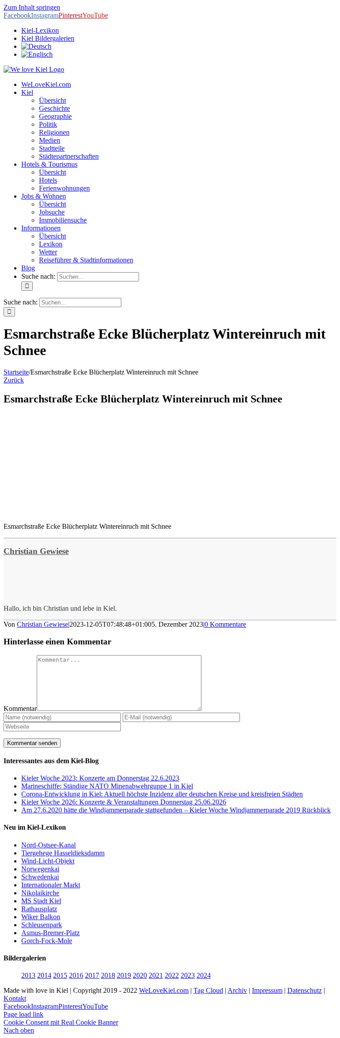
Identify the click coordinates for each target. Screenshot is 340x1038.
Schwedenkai (40, 877)
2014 (44, 975)
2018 (108, 975)
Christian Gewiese (36, 551)
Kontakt (15, 998)
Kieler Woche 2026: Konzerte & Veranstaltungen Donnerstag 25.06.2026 (123, 802)
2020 (140, 975)
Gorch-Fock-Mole (46, 940)
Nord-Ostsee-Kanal (48, 845)
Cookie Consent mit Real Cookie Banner (61, 1022)
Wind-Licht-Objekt (47, 861)
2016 (76, 975)
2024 (204, 975)
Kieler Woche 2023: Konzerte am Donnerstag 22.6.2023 (100, 778)
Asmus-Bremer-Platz (50, 933)
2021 (156, 975)
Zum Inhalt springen (32, 7)
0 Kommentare (225, 624)
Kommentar (20, 708)
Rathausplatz (39, 909)
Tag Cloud (208, 990)
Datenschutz (304, 990)
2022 (172, 975)
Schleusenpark (41, 925)
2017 (92, 975)
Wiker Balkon (40, 917)
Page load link (23, 1014)
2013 (28, 975)
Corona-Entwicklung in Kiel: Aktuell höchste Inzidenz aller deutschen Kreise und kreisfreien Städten (162, 794)
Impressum (267, 990)
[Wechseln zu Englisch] (37, 54)
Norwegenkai (40, 869)
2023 (188, 975)
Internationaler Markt (50, 885)
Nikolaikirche (40, 893)
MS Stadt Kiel (41, 901)
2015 (60, 975)
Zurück (14, 380)
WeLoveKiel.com (164, 990)
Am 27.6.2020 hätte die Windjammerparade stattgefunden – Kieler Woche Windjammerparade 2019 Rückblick (176, 810)
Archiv (237, 990)
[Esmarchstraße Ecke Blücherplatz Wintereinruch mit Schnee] (70, 511)
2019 (124, 975)
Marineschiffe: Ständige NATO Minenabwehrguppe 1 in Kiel (107, 786)
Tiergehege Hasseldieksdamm (62, 853)
